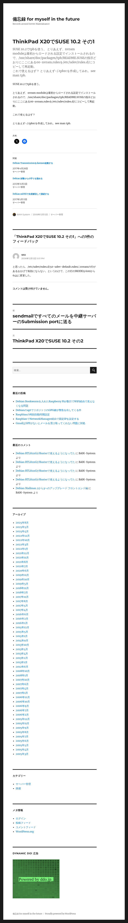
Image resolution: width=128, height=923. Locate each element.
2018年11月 (22, 588)
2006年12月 (23, 697)
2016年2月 (22, 618)
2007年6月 (22, 684)
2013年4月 (22, 653)
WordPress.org (25, 831)
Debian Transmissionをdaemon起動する (33, 163)
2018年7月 (22, 592)
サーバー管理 (57, 214)
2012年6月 (22, 666)
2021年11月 (22, 557)
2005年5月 (22, 745)
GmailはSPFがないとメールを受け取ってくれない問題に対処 (50, 423)
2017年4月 (22, 609)
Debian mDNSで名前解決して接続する (31, 194)
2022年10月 (23, 540)
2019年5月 (22, 583)
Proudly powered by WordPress (60, 913)
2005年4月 (22, 749)
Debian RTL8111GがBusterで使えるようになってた (45, 453)
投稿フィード (23, 822)
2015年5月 (22, 631)
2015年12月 (22, 627)
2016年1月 (22, 623)
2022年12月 (23, 535)
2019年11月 (22, 575)
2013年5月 (22, 649)
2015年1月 (22, 636)
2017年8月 (22, 601)
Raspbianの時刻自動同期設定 (33, 414)
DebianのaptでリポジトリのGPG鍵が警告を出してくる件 (48, 410)
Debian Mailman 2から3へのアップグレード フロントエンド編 (52, 488)
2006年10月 (23, 701)
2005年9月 (22, 727)
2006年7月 (22, 710)
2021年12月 (22, 553)
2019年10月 (22, 579)
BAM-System (23, 214)
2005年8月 (22, 732)
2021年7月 (22, 566)
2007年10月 (23, 679)
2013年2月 (22, 657)
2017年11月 (22, 596)
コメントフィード (26, 827)
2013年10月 (22, 644)
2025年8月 (22, 522)
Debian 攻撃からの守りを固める (28, 178)
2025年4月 (22, 531)
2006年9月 (22, 705)
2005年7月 (22, 736)
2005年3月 (22, 753)
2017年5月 (22, 605)
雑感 (18, 788)
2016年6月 (22, 614)
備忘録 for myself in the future (46, 19)
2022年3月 (22, 544)
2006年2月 (22, 714)
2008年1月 (22, 675)
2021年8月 (22, 561)
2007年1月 (22, 692)
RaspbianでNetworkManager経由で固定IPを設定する (47, 418)
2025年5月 (22, 527)
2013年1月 (21, 662)
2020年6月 (22, 570)
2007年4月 (22, 688)
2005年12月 (23, 719)
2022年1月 (22, 548)
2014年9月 (22, 640)
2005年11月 (22, 723)
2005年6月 (22, 740)
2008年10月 (23, 671)
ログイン (21, 818)
